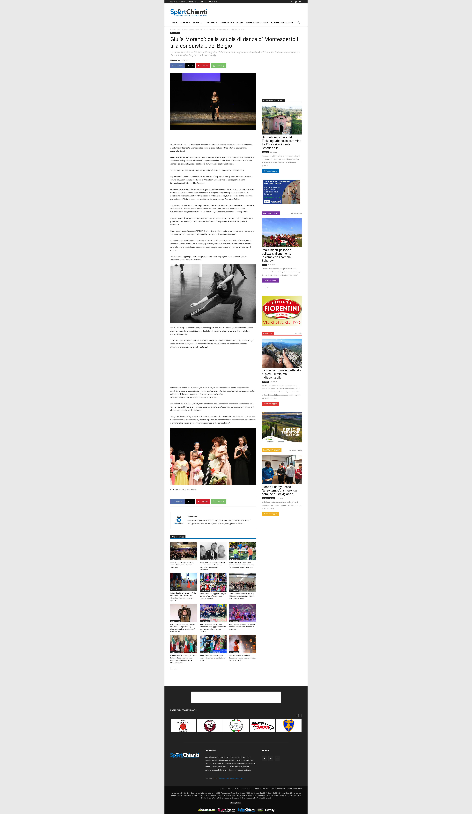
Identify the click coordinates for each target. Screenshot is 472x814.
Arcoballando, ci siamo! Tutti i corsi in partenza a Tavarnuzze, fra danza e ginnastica (242, 626)
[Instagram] (296, 1)
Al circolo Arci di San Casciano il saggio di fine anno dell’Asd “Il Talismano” (181, 564)
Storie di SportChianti (257, 23)
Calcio (264, 265)
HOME (174, 23)
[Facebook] (292, 1)
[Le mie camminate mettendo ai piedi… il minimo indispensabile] (282, 353)
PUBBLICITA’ (213, 2)
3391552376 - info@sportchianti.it (228, 778)
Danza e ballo (182, 29)
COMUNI (184, 23)
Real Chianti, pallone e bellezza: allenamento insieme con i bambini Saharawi (276, 255)
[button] (299, 23)
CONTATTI (203, 2)
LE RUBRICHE (210, 23)
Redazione (176, 60)
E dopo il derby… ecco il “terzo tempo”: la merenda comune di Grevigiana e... (279, 490)
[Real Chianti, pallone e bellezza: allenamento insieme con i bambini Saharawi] (282, 232)
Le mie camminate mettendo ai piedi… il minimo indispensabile (281, 374)
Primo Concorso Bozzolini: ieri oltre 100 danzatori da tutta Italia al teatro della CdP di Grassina (241, 596)
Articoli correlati (178, 537)
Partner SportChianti (282, 23)
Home (172, 29)
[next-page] (175, 668)
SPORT (196, 23)
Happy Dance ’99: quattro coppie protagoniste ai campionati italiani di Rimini (213, 658)
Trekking (265, 152)
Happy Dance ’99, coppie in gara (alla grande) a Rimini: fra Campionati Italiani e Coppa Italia (213, 596)
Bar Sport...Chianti (295, 450)
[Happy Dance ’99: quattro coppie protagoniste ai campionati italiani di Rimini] (213, 644)
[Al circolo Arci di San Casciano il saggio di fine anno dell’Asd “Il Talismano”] (183, 551)
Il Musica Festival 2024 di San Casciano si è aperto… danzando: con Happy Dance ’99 (242, 658)
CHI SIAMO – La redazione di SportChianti (183, 2)
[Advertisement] (257, 12)
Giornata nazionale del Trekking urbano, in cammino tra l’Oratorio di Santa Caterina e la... (281, 142)
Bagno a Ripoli (234, 559)
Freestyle (298, 334)
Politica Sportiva (176, 590)
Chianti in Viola (296, 213)
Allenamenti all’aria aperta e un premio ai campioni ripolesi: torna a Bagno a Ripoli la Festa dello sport (241, 564)
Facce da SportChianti (232, 23)
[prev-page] (171, 668)
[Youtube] (300, 1)
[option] (183, 727)
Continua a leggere (270, 171)
